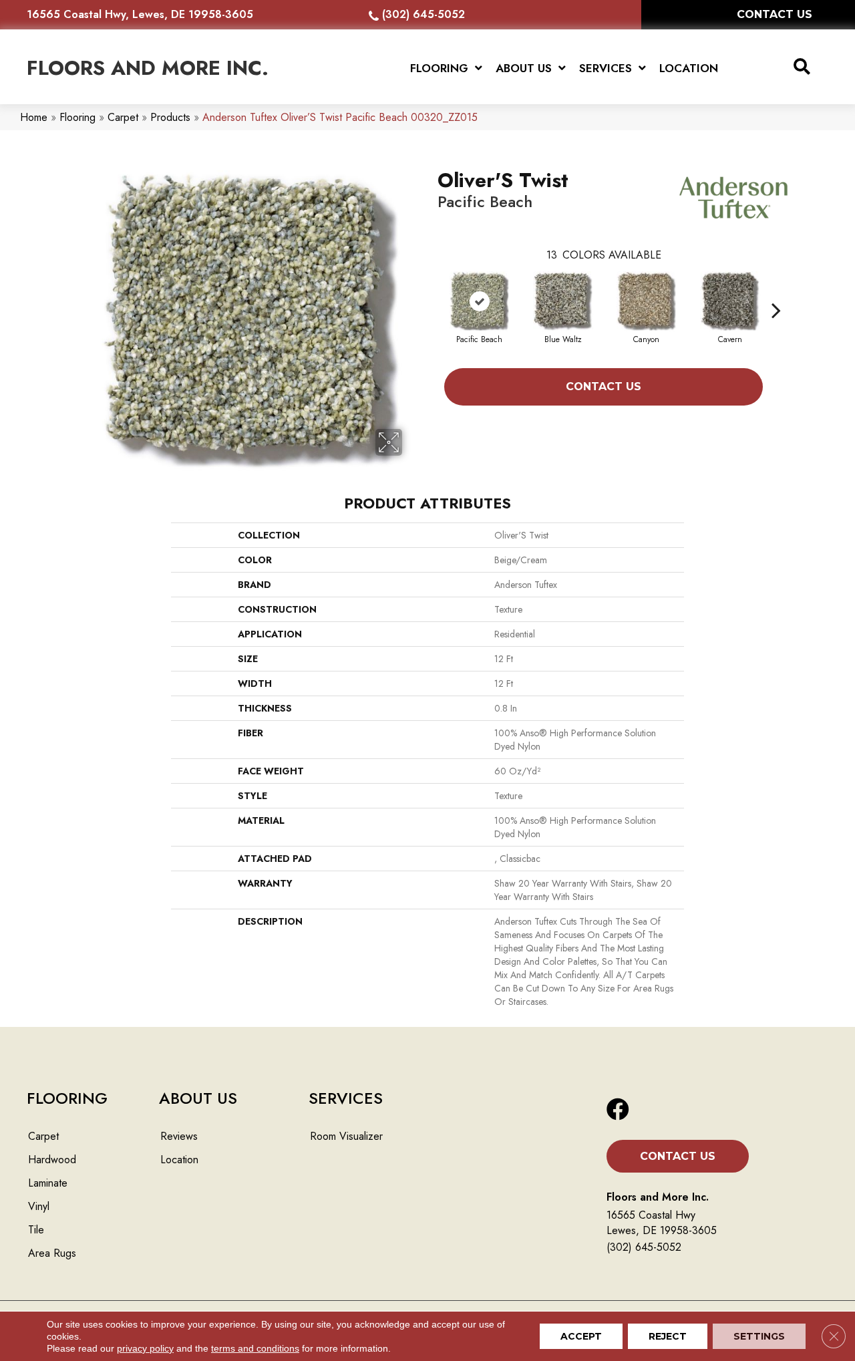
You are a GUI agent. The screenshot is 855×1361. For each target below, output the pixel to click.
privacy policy (145, 1348)
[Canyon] (646, 301)
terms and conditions (255, 1348)
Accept (581, 1336)
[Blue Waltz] (563, 301)
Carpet (123, 117)
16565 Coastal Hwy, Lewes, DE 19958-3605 (140, 14)
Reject (668, 1336)
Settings (759, 1336)
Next (776, 290)
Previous (431, 290)
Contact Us (603, 386)
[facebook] (618, 1110)
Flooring (77, 117)
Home (33, 117)
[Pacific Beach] (479, 301)
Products (170, 117)
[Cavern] (730, 301)
